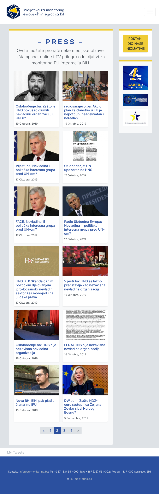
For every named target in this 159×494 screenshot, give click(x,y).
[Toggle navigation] (150, 12)
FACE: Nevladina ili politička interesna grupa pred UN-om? (35, 225)
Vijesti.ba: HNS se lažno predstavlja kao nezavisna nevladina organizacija (84, 285)
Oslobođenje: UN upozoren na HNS (78, 168)
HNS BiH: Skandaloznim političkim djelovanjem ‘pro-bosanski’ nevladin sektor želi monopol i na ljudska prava (34, 289)
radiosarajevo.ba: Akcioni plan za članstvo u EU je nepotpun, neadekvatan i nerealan (84, 112)
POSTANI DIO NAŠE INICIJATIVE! (135, 44)
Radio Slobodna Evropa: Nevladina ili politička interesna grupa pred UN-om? (84, 227)
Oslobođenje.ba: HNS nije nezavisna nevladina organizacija (36, 349)
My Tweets (15, 452)
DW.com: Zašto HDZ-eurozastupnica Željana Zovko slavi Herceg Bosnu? (82, 407)
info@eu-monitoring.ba (33, 471)
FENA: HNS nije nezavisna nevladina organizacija (84, 347)
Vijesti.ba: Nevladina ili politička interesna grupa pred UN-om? (35, 170)
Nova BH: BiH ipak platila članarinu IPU (35, 403)
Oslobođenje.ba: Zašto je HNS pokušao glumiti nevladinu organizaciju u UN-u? (35, 112)
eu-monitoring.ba (81, 478)
